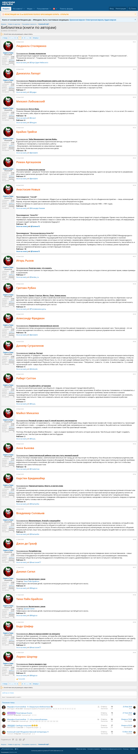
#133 (134, 444)
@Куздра (32, 92)
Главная (132, 749)
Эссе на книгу (21, 62)
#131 (134, 374)
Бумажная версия (77, 20)
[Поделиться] (131, 42)
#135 (134, 509)
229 (39, 721)
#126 (134, 185)
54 (53, 708)
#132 (134, 409)
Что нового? (17, 9)
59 (65, 708)
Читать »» (11, 60)
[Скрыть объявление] (135, 14)
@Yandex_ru (34, 277)
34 (30, 38)
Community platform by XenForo (47, 750)
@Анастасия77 (35, 562)
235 (57, 721)
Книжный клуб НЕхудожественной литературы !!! (28, 732)
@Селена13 (35, 226)
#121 (134, 42)
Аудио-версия (110, 20)
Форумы (6, 9)
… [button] (12, 38)
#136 (134, 539)
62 (72, 708)
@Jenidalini (33, 153)
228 (36, 721)
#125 (134, 158)
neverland (10, 715)
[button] (24, 9)
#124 (134, 128)
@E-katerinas (34, 469)
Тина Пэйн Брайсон (31, 581)
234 (54, 721)
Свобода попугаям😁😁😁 (27, 725)
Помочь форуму (66, 9)
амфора (5, 30)
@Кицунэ (33, 122)
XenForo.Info (13, 752)
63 (74, 708)
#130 (134, 341)
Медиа (29, 9)
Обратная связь (81, 749)
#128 (134, 284)
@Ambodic (33, 369)
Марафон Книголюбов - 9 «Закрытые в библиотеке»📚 (30, 707)
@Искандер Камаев (37, 208)
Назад (5, 38)
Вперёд (35, 38)
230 (42, 721)
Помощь (126, 749)
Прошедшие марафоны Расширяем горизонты (38, 709)
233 (51, 721)
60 (67, 708)
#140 (134, 652)
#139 (134, 622)
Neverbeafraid (11, 727)
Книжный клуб (26, 715)
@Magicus (33, 588)
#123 (134, 97)
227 (33, 721)
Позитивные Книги (24, 713)
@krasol (32, 118)
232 (48, 721)
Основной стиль (8, 749)
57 (60, 708)
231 (45, 721)
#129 (134, 314)
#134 (134, 474)
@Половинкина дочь (37, 309)
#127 (134, 256)
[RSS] (136, 749)
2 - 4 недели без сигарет (31, 727)
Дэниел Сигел (29, 609)
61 (70, 708)
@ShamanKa (34, 504)
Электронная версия (94, 20)
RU (17, 749)
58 (63, 708)
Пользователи (42, 9)
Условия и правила (93, 749)
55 (56, 708)
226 (31, 721)
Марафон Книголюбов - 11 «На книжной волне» (27, 719)
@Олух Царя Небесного (38, 62)
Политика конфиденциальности (111, 749)
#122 (134, 69)
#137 (134, 567)
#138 (134, 595)
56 (58, 708)
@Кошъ (32, 404)
